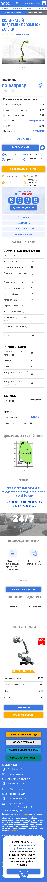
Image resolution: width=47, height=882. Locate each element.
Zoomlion (12, 607)
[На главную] (5, 3)
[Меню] (44, 3)
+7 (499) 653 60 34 (16, 768)
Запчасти (41, 8)
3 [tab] (26, 582)
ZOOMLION (38, 131)
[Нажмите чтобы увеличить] (23, 453)
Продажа (17, 8)
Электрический (36, 120)
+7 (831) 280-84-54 (16, 783)
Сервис (29, 8)
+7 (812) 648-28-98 (16, 798)
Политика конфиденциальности (13, 810)
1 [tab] (23, 68)
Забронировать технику (23, 589)
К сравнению (25, 139)
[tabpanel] (23, 51)
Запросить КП (20, 147)
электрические (34, 607)
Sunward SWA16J (23, 671)
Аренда (5, 8)
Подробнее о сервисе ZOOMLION (25, 502)
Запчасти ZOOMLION (25, 506)
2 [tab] (25, 68)
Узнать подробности (25, 207)
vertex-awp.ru (23, 814)
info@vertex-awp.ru (15, 774)
